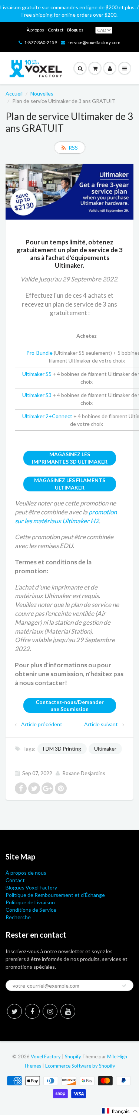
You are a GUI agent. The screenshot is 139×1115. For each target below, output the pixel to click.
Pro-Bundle (39, 353)
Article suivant (101, 724)
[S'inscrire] (124, 986)
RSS (73, 147)
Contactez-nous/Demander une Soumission (70, 705)
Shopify (73, 1056)
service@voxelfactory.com (93, 42)
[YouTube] (67, 1011)
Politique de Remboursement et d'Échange (55, 895)
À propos (35, 30)
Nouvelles (41, 93)
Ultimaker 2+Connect (47, 416)
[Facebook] (32, 1011)
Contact (55, 30)
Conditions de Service (31, 910)
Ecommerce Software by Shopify (80, 1066)
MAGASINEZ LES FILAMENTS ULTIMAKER (69, 484)
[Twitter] (14, 1011)
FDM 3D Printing (62, 748)
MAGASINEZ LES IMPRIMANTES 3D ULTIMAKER (69, 458)
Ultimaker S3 (37, 395)
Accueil (14, 93)
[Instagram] (50, 1011)
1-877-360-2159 (40, 42)
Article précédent (41, 724)
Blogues (75, 30)
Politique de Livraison (30, 902)
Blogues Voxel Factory (31, 887)
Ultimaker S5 (37, 374)
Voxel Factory (46, 1056)
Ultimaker (105, 748)
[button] (120, 1111)
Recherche (18, 917)
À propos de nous (26, 872)
